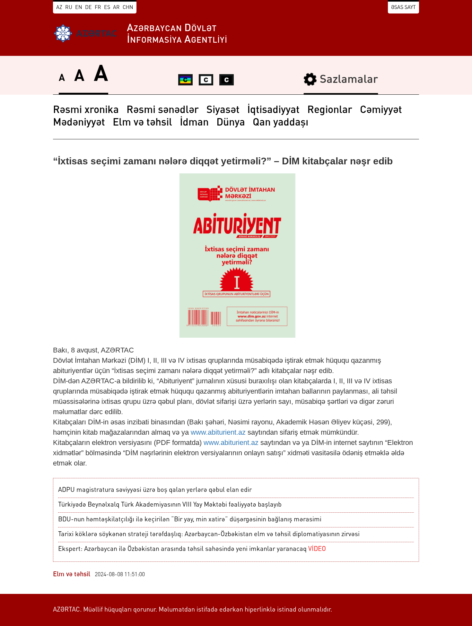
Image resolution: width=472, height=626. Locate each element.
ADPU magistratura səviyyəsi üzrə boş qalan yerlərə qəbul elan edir (155, 490)
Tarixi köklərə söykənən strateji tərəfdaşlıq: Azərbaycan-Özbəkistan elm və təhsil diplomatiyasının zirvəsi (209, 534)
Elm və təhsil (142, 123)
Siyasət (223, 110)
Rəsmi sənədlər (163, 110)
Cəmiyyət (381, 110)
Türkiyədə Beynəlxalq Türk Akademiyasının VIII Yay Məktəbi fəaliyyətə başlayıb (170, 505)
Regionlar (329, 110)
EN (78, 7)
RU (68, 7)
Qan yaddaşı (280, 123)
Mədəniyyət (79, 123)
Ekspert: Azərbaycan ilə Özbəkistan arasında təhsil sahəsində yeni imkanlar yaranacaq (192, 549)
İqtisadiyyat (273, 110)
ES (107, 7)
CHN (128, 7)
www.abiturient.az (218, 432)
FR (98, 7)
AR (116, 7)
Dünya (230, 123)
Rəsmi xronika (86, 110)
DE (88, 7)
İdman (194, 123)
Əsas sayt (403, 7)
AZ (59, 7)
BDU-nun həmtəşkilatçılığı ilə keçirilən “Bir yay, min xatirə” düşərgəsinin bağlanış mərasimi (189, 520)
